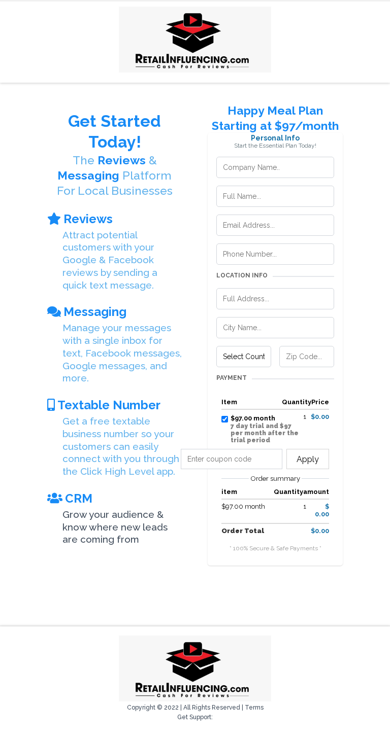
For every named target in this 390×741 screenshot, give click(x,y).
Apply (308, 459)
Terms (254, 707)
